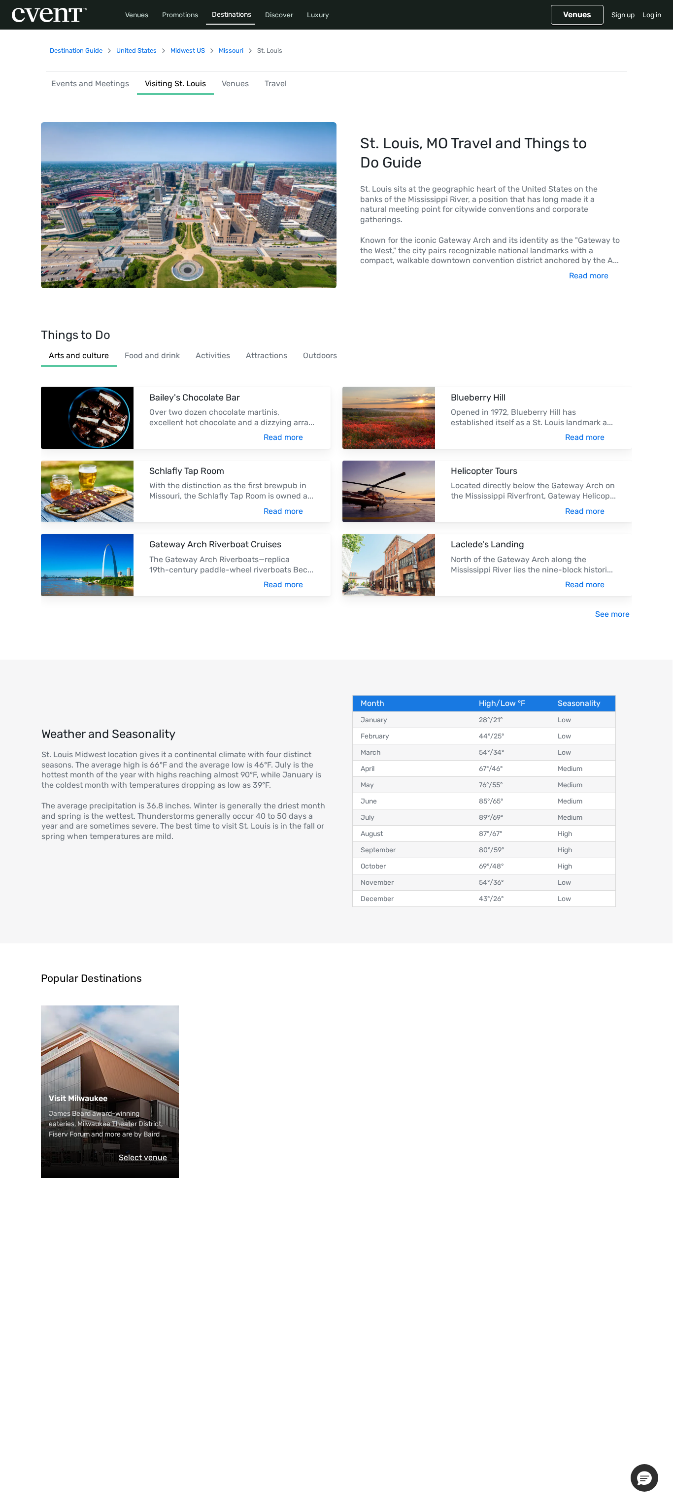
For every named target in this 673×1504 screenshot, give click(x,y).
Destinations (231, 14)
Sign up (623, 15)
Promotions (180, 15)
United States (136, 50)
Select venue (143, 1157)
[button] (644, 1478)
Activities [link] (213, 355)
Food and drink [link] (152, 355)
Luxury (318, 15)
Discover (279, 15)
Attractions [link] (266, 355)
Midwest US (187, 50)
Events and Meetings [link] (90, 83)
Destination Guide (76, 50)
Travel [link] (276, 83)
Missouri (231, 50)
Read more (588, 275)
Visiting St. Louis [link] (175, 83)
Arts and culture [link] (79, 355)
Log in (651, 15)
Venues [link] (235, 83)
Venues (136, 15)
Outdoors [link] (320, 355)
